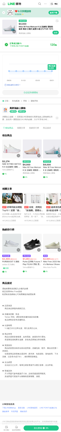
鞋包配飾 (16, 101)
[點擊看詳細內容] (11, 148)
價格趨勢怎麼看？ (14, 85)
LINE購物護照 (32, 408)
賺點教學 (5, 411)
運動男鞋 (34, 101)
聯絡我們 (23, 411)
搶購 (55, 32)
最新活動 (21, 408)
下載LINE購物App (9, 408)
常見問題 (14, 411)
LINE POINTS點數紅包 (48, 408)
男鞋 (25, 101)
